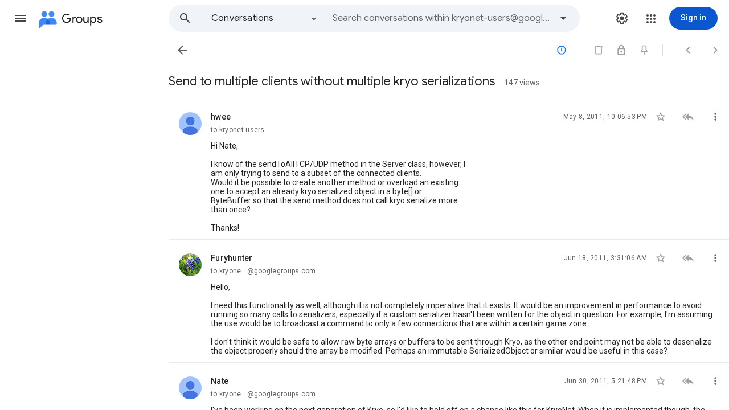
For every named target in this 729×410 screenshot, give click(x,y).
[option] (264, 18)
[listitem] (449, 169)
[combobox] (442, 18)
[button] (20, 18)
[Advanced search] (563, 18)
